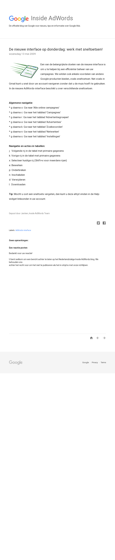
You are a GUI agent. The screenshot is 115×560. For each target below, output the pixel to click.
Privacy (95, 362)
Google (85, 362)
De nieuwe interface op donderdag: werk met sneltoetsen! (56, 49)
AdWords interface (23, 230)
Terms (103, 362)
